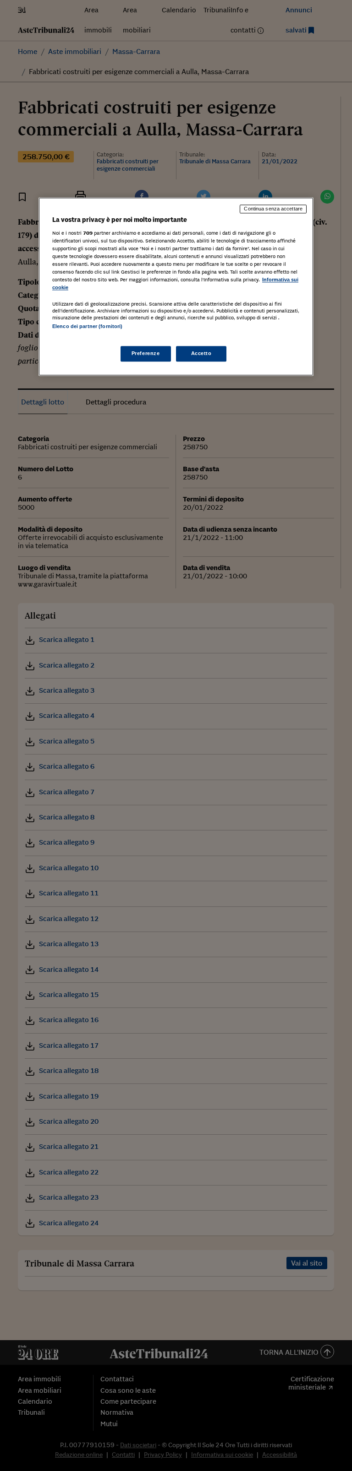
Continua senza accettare (273, 209)
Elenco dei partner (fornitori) (87, 326)
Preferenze (146, 353)
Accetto (201, 353)
